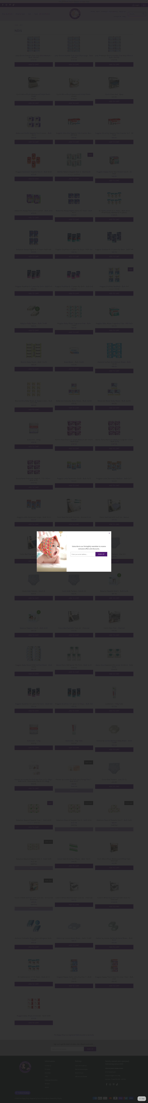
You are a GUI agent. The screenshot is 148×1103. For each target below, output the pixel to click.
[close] (109, 533)
